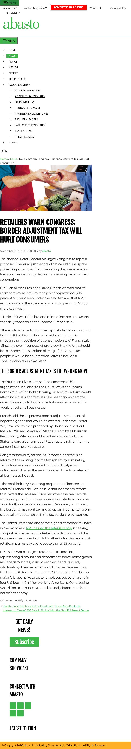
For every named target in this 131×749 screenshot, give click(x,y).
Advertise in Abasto (68, 7)
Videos (13, 142)
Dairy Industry (24, 102)
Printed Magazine (34, 8)
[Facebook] (20, 713)
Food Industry (18, 84)
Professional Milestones (31, 113)
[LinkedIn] (20, 705)
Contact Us (96, 8)
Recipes (13, 73)
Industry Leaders (26, 119)
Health (13, 67)
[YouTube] (13, 713)
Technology (17, 79)
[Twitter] (13, 705)
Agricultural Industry (30, 96)
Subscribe (24, 642)
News (12, 56)
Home (12, 50)
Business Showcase (27, 90)
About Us (9, 8)
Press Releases (24, 136)
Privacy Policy (118, 8)
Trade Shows (23, 131)
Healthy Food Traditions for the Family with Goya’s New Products (41, 606)
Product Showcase (27, 108)
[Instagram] (28, 705)
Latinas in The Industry (30, 125)
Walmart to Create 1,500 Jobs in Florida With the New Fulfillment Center (46, 610)
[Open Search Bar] (5, 151)
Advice (13, 61)
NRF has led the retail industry (49, 528)
